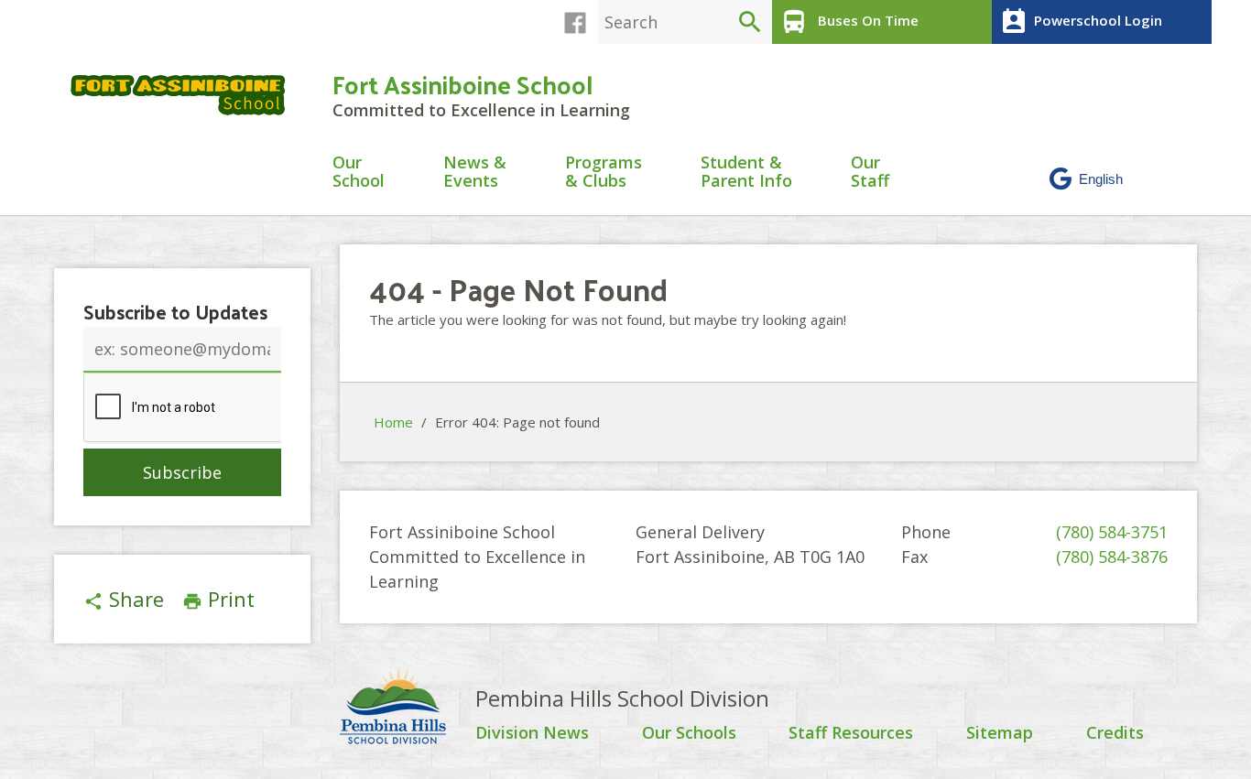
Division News (532, 733)
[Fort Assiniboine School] (186, 94)
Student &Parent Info (746, 172)
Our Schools (689, 733)
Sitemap (999, 733)
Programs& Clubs (603, 172)
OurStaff (870, 172)
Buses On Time (849, 22)
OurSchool (358, 172)
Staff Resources (851, 733)
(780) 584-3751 (1112, 532)
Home (393, 422)
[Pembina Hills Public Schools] (407, 708)
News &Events (474, 172)
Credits (1115, 733)
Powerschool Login (1080, 22)
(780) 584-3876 (1112, 557)
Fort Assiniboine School (462, 83)
